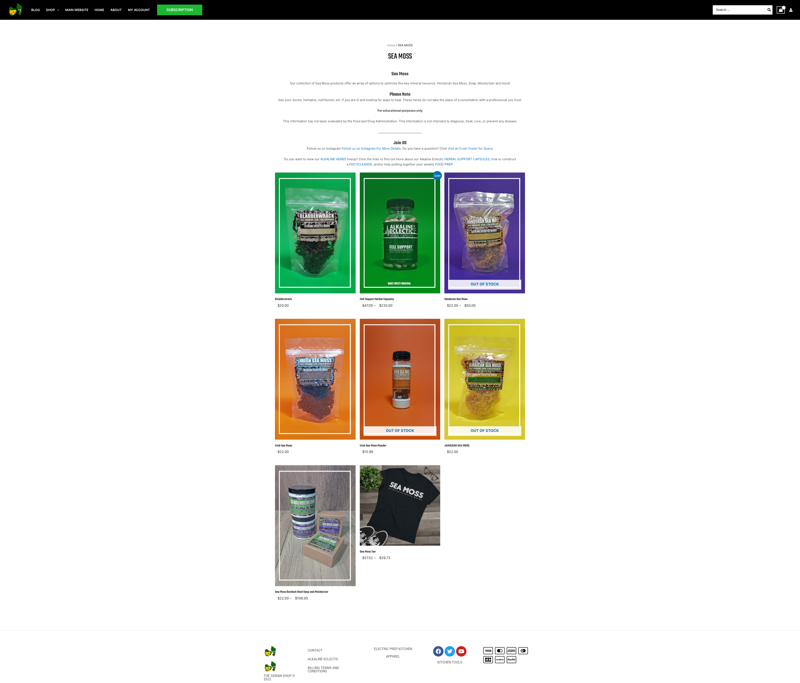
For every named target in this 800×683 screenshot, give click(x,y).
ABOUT (116, 10)
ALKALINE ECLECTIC (323, 659)
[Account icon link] (791, 10)
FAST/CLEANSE (360, 164)
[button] (57, 10)
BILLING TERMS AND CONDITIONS (323, 669)
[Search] (769, 9)
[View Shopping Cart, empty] (781, 10)
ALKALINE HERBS (333, 159)
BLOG (35, 10)
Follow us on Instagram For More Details (371, 148)
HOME (99, 10)
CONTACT (315, 650)
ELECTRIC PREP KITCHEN (393, 649)
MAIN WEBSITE (76, 10)
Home (391, 45)
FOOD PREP (443, 164)
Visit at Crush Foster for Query (470, 148)
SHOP (50, 10)
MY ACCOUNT (139, 10)
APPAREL (393, 656)
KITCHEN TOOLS (449, 662)
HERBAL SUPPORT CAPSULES (467, 159)
